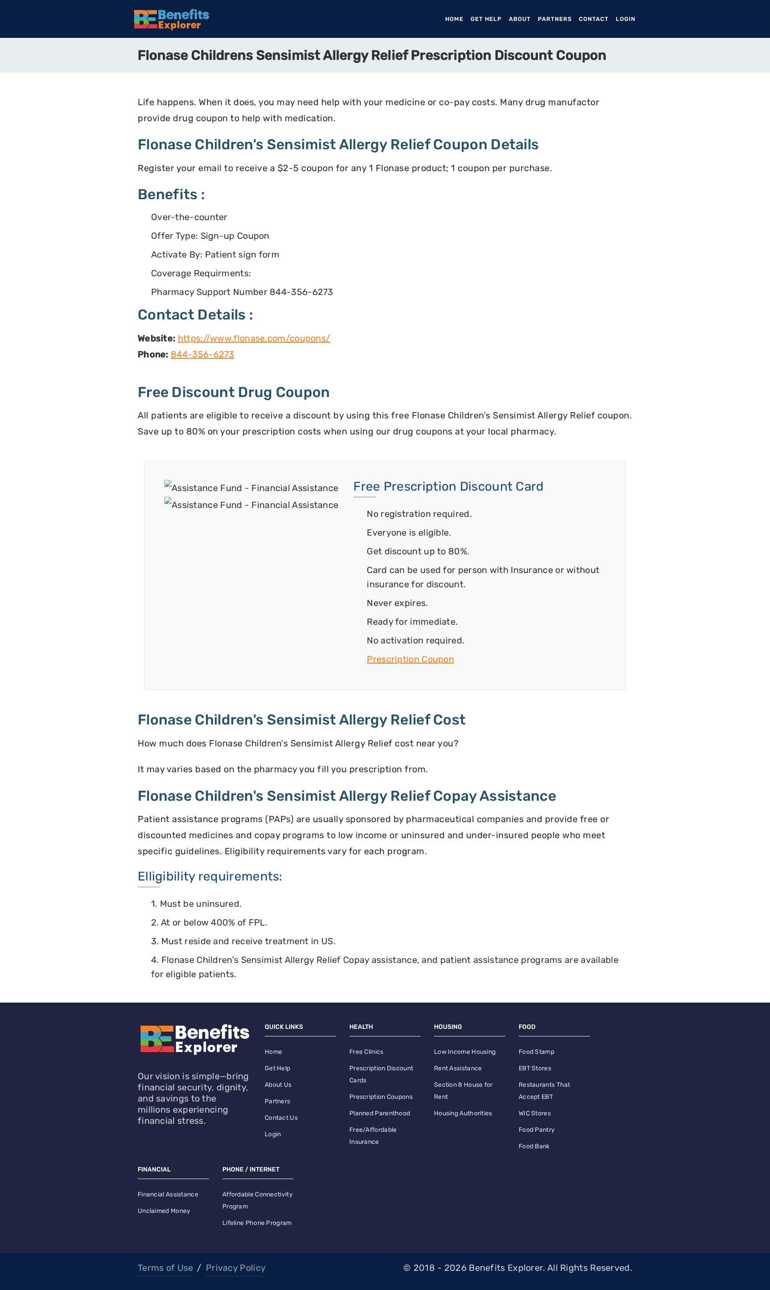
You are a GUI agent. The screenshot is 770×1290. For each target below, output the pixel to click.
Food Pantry (537, 1130)
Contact (594, 19)
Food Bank (534, 1146)
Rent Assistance (458, 1068)
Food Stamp (536, 1052)
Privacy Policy (236, 1267)
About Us (278, 1085)
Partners (555, 19)
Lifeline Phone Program (257, 1223)
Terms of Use (165, 1267)
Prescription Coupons (381, 1097)
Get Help (486, 19)
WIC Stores (535, 1113)
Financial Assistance (168, 1194)
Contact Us (281, 1118)
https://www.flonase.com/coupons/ (254, 338)
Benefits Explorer (506, 1267)
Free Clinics (366, 1052)
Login (625, 19)
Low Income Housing (465, 1052)
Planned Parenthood (379, 1113)
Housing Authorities (463, 1113)
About (520, 19)
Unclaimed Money (164, 1211)
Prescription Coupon (410, 659)
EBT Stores (535, 1068)
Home (456, 19)
